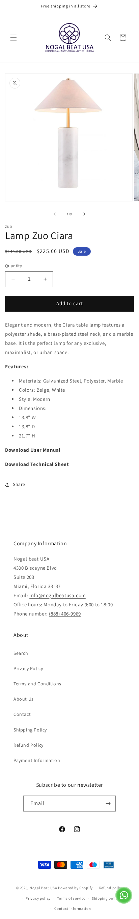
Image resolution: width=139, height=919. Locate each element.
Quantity (13, 266)
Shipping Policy (30, 730)
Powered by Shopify (75, 887)
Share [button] (19, 484)
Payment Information (36, 760)
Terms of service (71, 898)
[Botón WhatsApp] (123, 902)
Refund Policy (28, 745)
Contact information (72, 908)
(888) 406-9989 (65, 613)
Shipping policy (106, 898)
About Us (23, 699)
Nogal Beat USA (44, 887)
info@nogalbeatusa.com (57, 595)
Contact (22, 714)
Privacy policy (38, 898)
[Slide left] (54, 214)
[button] (13, 37)
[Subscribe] (108, 804)
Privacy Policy (28, 668)
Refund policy (111, 887)
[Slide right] (84, 214)
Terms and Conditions (37, 684)
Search (20, 653)
